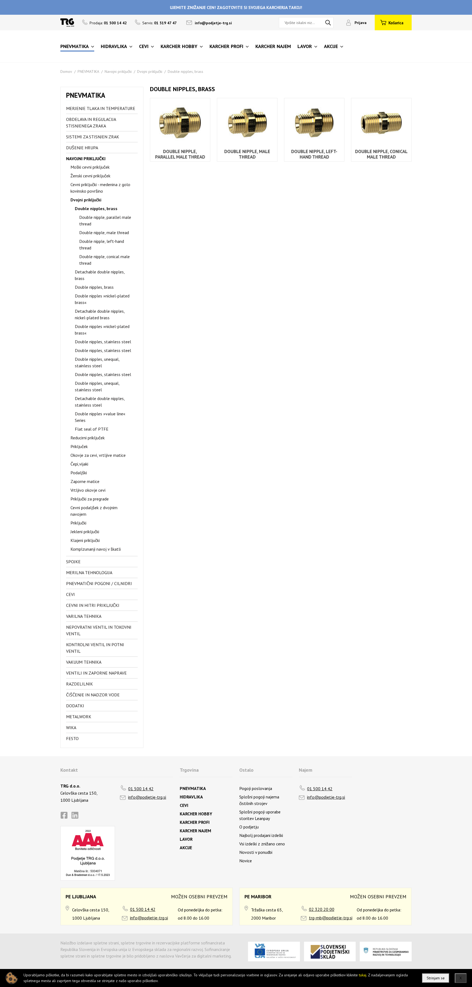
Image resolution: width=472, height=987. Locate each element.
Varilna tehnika (83, 616)
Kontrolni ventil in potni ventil (95, 648)
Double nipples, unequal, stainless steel (97, 362)
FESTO (72, 738)
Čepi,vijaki (79, 464)
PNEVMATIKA (88, 71)
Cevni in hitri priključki (92, 605)
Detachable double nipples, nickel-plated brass (100, 314)
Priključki (78, 523)
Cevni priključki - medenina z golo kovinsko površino (100, 188)
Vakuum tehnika (83, 662)
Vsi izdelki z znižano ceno (262, 843)
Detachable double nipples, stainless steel (100, 402)
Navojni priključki (118, 71)
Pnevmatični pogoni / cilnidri (99, 583)
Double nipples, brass (185, 71)
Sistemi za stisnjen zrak (92, 136)
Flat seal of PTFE (91, 429)
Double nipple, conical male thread (104, 260)
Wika (71, 727)
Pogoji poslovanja (255, 788)
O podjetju (249, 827)
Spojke (73, 561)
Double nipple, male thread (104, 232)
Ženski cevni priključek (90, 175)
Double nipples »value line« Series (100, 417)
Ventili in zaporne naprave (96, 673)
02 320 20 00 (321, 909)
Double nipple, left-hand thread (101, 244)
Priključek (79, 446)
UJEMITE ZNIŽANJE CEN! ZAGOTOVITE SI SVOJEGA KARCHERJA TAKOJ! (236, 7)
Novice (245, 860)
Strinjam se (436, 978)
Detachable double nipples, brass (100, 275)
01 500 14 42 (141, 788)
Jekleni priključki (84, 531)
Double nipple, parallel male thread (105, 220)
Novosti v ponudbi (255, 852)
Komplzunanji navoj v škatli (95, 549)
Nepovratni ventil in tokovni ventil (98, 630)
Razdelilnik (79, 684)
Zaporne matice (84, 481)
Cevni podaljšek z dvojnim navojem (93, 511)
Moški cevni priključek (90, 167)
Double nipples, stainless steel (103, 341)
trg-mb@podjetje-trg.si (330, 917)
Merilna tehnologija (89, 572)
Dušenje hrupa (82, 147)
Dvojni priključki (149, 71)
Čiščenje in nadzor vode (93, 694)
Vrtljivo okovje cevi (87, 490)
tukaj (362, 975)
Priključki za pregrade (89, 499)
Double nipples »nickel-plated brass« (102, 299)
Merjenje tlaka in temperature (100, 108)
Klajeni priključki (85, 540)
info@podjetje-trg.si (213, 22)
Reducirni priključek (87, 437)
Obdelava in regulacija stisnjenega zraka (91, 123)
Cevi (70, 594)
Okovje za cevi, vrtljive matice (98, 455)
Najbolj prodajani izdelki (261, 835)
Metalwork (78, 716)
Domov (66, 71)
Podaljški (78, 472)
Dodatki (75, 705)
